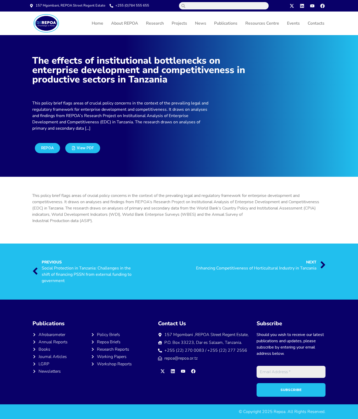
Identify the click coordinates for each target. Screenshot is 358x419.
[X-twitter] (292, 5)
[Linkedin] (302, 5)
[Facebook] (322, 5)
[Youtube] (312, 5)
